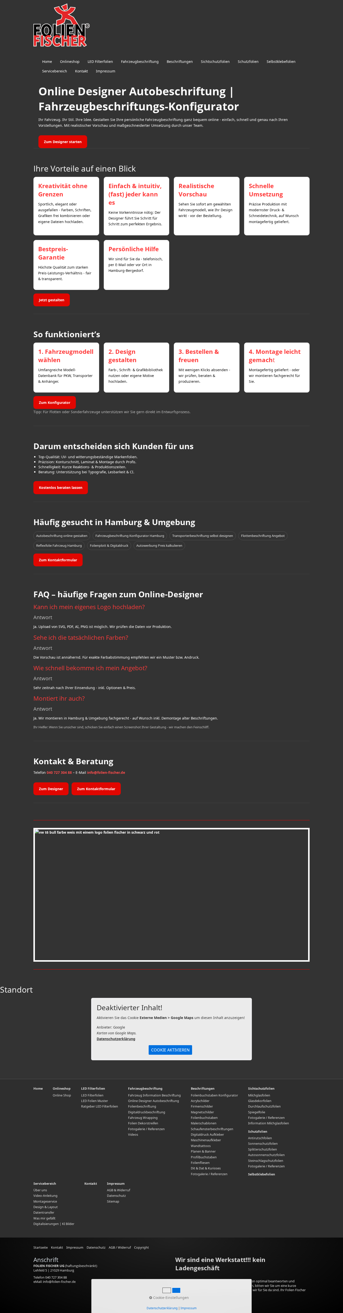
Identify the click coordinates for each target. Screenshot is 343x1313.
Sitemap (113, 1201)
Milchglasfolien (259, 1095)
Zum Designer (51, 788)
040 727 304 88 (59, 772)
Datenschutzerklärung (116, 1038)
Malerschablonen (203, 1123)
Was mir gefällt (44, 1218)
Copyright (141, 1247)
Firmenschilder (202, 1106)
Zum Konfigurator (54, 402)
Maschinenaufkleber (206, 1140)
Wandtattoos (201, 1146)
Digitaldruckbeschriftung (146, 1112)
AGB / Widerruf (120, 1247)
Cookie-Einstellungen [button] (170, 1297)
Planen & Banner (203, 1151)
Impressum (105, 71)
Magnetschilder (202, 1112)
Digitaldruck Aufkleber (207, 1134)
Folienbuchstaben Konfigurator (214, 1095)
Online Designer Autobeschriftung (153, 1101)
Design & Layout (45, 1207)
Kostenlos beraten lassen (60, 487)
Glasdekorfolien (259, 1101)
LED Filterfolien (100, 61)
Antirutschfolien (260, 1138)
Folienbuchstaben (204, 1118)
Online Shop (62, 1095)
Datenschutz (116, 1196)
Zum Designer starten (63, 141)
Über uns (40, 1190)
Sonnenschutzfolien (263, 1143)
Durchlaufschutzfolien (264, 1106)
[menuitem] (47, 61)
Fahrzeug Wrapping (143, 1118)
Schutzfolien (248, 61)
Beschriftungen (180, 61)
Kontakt (81, 71)
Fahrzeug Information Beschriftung (154, 1095)
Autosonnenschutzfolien (266, 1155)
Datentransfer (43, 1212)
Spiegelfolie (256, 1112)
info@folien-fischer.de (106, 772)
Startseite (40, 1247)
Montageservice (45, 1201)
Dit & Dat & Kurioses (206, 1168)
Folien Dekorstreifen (143, 1123)
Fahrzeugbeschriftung (140, 61)
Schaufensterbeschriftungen (212, 1129)
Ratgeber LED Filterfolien (99, 1106)
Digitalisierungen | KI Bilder (53, 1224)
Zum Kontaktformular (58, 560)
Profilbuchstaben (204, 1157)
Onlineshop (70, 61)
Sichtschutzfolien (215, 61)
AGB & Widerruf (118, 1190)
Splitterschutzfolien (262, 1149)
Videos (133, 1134)
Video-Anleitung (45, 1196)
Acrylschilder (200, 1101)
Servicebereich (54, 71)
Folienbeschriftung (142, 1106)
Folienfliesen (200, 1163)
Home (47, 61)
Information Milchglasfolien (268, 1123)
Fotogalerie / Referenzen (146, 1129)
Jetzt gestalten (51, 300)
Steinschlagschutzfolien (265, 1161)
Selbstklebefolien (281, 61)
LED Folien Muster (94, 1101)
